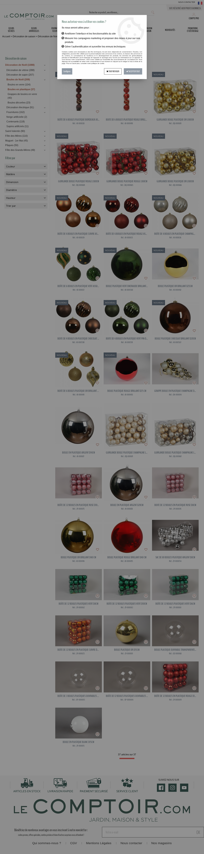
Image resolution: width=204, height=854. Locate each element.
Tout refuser (113, 71)
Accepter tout (134, 71)
